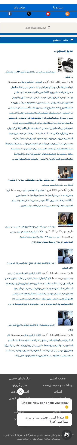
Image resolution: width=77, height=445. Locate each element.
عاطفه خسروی (22, 293)
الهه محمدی (29, 92)
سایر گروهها (19, 385)
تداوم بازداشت (60, 205)
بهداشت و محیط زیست (58, 385)
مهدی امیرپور (59, 143)
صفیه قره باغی (29, 117)
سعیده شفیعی (49, 112)
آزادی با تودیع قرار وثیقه (47, 87)
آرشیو (41, 190)
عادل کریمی (17, 117)
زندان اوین (57, 241)
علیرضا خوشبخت (38, 122)
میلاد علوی (61, 148)
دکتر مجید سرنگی (27, 288)
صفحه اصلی (58, 378)
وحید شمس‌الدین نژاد (55, 158)
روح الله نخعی (57, 107)
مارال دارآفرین (59, 133)
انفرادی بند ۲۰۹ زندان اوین (47, 236)
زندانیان (68, 278)
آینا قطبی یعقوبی (48, 340)
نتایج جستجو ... (63, 50)
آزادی (61, 87)
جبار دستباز (49, 102)
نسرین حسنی (23, 148)
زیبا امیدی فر (20, 107)
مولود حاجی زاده (44, 303)
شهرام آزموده (43, 117)
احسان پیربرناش (27, 87)
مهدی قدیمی (37, 143)
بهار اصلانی (41, 283)
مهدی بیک (48, 143)
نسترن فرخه (36, 148)
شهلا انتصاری (35, 293)
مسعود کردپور (36, 138)
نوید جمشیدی (55, 153)
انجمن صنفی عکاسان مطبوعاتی (29, 200)
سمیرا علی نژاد (22, 112)
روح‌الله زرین (45, 107)
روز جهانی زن (61, 350)
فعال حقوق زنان (39, 241)
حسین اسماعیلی (35, 102)
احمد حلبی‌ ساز (60, 195)
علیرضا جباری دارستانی (57, 122)
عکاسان (34, 205)
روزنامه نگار (33, 107)
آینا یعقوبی (16, 278)
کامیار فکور (20, 128)
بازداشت (27, 236)
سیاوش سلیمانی (58, 117)
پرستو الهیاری (29, 283)
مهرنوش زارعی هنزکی (20, 143)
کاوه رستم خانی (38, 298)
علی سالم (59, 298)
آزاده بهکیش (36, 278)
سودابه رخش (47, 293)
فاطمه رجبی (25, 122)
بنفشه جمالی (52, 283)
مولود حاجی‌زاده (28, 303)
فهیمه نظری (31, 128)
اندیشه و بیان (27, 81)
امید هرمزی (58, 97)
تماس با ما (19, 7)
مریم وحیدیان (49, 138)
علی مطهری (50, 298)
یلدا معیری (17, 158)
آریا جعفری (68, 87)
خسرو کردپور (21, 102)
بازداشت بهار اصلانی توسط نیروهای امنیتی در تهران (30, 226)
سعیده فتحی (36, 112)
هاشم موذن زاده (27, 153)
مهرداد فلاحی (36, 355)
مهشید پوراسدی (60, 303)
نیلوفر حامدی (41, 153)
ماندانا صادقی (45, 133)
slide (40, 231)
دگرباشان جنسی (19, 378)
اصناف (39, 81)
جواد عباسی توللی (44, 288)
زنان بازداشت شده (45, 350)
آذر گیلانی (46, 278)
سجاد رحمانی (62, 112)
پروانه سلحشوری (45, 345)
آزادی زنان (25, 278)
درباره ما (57, 7)
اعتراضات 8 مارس (32, 340)
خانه (66, 40)
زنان (12, 231)
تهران (64, 241)
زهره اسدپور (60, 293)
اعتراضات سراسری (44, 195)
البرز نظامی (39, 92)
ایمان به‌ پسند (46, 97)
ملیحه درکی (23, 138)
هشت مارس (14, 303)
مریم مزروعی (62, 138)
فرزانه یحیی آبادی (45, 128)
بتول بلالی (20, 97)
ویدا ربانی (39, 158)
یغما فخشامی (29, 158)
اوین (32, 236)
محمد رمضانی (33, 133)
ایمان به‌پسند (32, 97)
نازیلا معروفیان (49, 148)
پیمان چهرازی (17, 283)
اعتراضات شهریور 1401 (55, 92)
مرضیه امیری (20, 133)
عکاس (49, 241)
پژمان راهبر (61, 102)
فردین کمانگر (60, 128)
